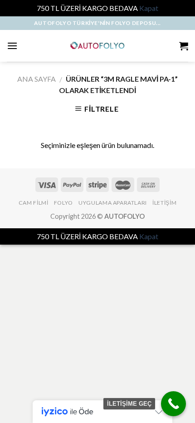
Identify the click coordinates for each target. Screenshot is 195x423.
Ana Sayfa (36, 78)
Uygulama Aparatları (112, 202)
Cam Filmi (34, 202)
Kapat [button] (148, 8)
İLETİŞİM (164, 202)
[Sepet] (183, 46)
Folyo (63, 202)
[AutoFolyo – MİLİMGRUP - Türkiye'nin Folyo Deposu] (97, 46)
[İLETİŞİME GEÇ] (173, 403)
